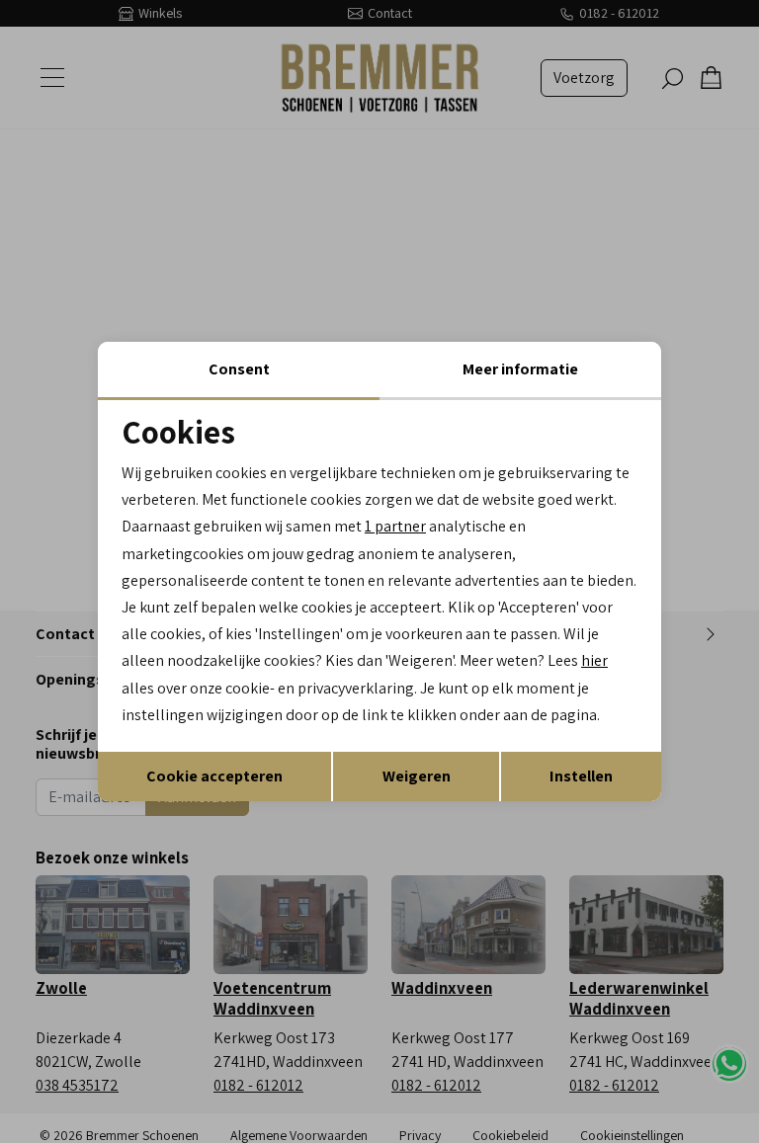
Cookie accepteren (214, 776)
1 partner (395, 526)
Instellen (581, 776)
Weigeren (416, 776)
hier (594, 660)
